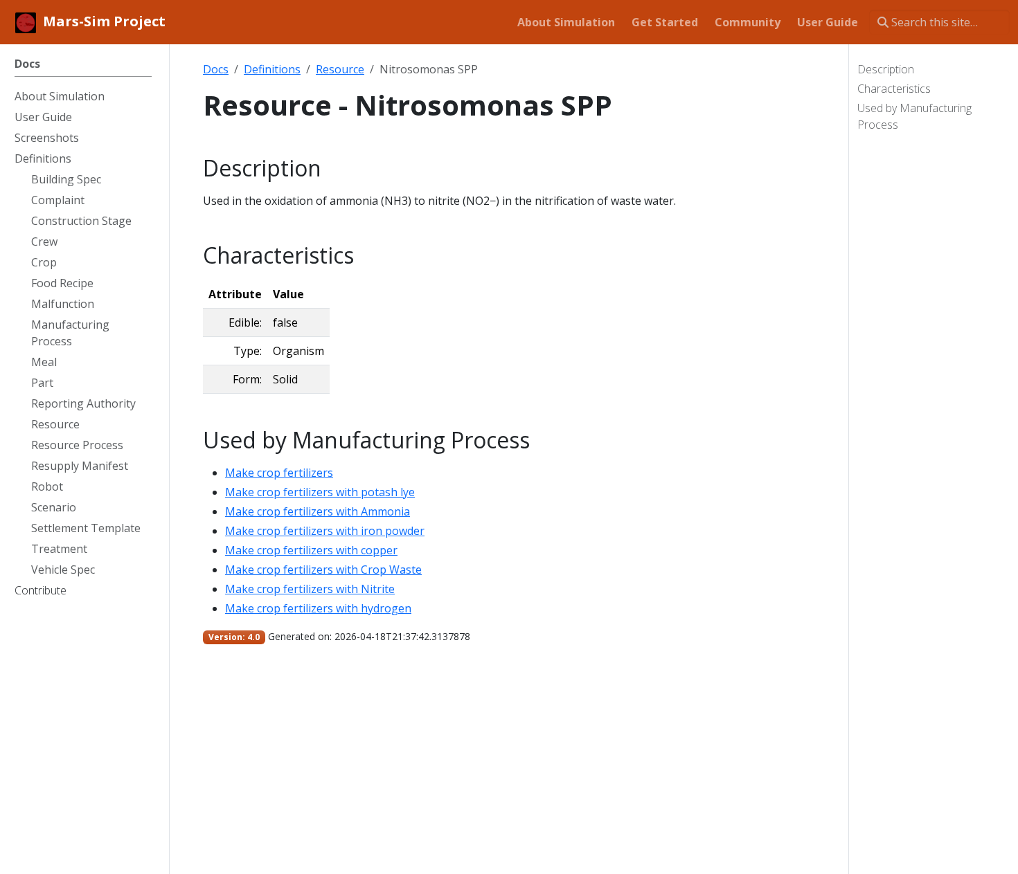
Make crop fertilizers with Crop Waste (323, 569)
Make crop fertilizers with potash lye (320, 492)
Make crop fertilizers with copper (311, 550)
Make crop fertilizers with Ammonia (317, 511)
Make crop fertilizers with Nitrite (310, 589)
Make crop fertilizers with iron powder (325, 530)
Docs (216, 69)
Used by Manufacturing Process (914, 116)
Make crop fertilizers (279, 472)
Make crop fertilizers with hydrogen (318, 608)
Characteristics (894, 88)
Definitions (272, 69)
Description (885, 69)
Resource (340, 69)
